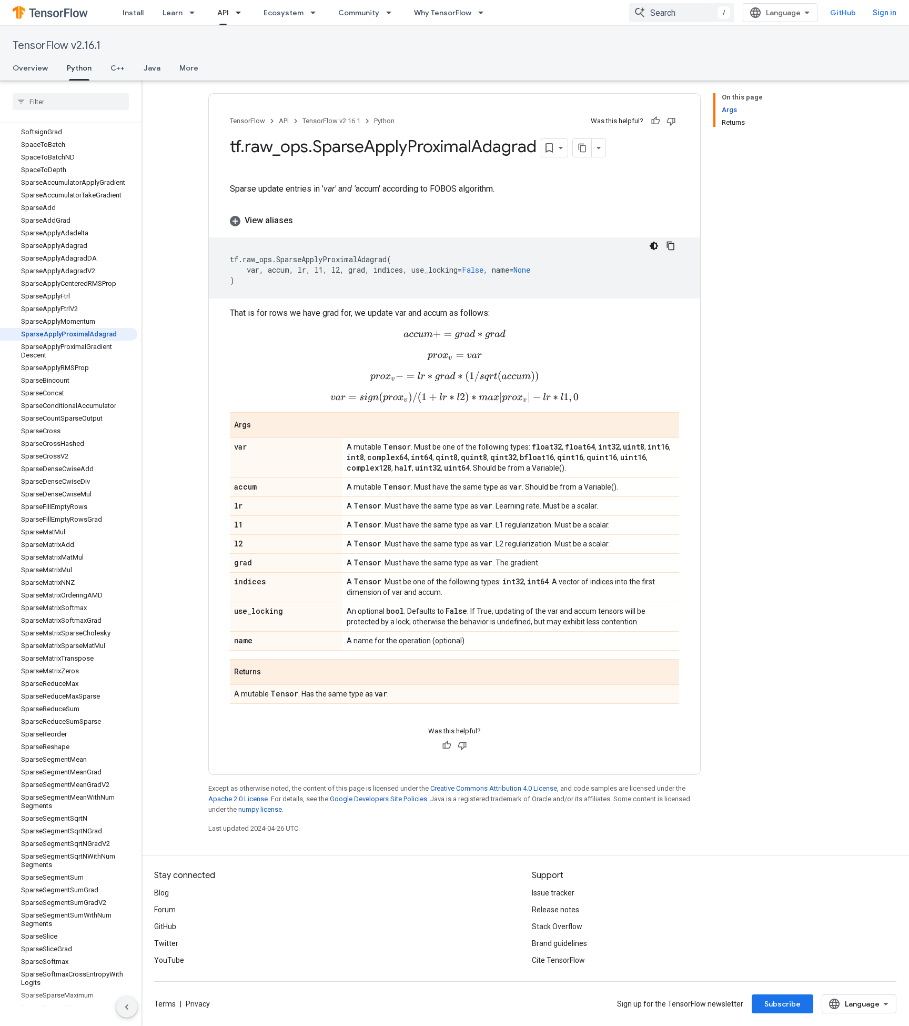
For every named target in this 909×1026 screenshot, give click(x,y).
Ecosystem (284, 12)
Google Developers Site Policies (378, 799)
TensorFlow (247, 121)
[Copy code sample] (670, 245)
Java (152, 68)
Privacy (198, 1004)
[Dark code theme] (653, 245)
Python (79, 68)
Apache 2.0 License (238, 799)
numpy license (260, 809)
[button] (454, 220)
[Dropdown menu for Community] (392, 12)
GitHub (843, 12)
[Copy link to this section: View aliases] (303, 220)
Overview (30, 68)
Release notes (555, 909)
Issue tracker (553, 893)
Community (358, 12)
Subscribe (782, 1004)
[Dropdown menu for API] (241, 12)
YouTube (169, 960)
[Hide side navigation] (126, 1007)
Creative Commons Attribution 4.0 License (493, 788)
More (188, 68)
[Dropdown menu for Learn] (195, 12)
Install (133, 12)
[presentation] (454, 334)
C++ (117, 68)
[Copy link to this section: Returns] (271, 672)
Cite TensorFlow (558, 960)
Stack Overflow (557, 926)
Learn (173, 12)
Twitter (166, 943)
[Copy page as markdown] (582, 148)
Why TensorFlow (442, 12)
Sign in (884, 12)
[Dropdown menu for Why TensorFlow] (484, 12)
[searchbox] (71, 101)
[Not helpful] (671, 121)
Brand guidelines (559, 943)
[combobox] (681, 12)
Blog (161, 893)
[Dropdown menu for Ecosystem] (316, 12)
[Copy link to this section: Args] (261, 426)
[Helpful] (655, 121)
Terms (165, 1004)
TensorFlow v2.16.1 (56, 45)
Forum (165, 909)
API (223, 12)
